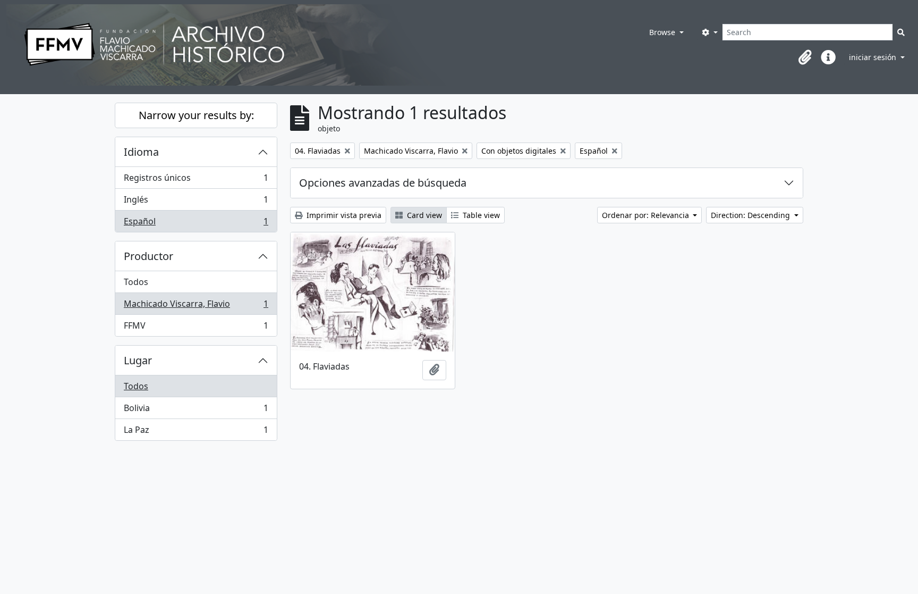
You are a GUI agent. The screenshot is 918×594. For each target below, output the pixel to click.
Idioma (141, 152)
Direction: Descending (751, 215)
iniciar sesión (873, 57)
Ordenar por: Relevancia (646, 215)
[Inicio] (310, 45)
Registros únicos (195, 180)
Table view (480, 215)
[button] (805, 57)
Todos (136, 282)
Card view (423, 215)
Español (195, 223)
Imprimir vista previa (342, 215)
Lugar (138, 360)
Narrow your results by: (196, 115)
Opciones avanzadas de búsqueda (382, 182)
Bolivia (195, 410)
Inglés (195, 202)
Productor (148, 256)
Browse (663, 32)
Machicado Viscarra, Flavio (195, 306)
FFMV (195, 328)
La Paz (195, 432)
